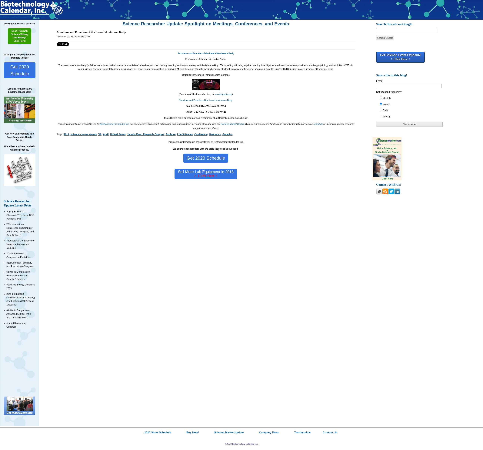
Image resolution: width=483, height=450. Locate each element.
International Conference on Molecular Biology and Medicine (20, 244)
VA (100, 134)
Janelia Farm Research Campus (145, 134)
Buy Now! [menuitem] (192, 432)
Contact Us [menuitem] (330, 432)
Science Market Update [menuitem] (229, 432)
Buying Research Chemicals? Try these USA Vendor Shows (20, 215)
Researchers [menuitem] (13, 16)
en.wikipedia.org (223, 94)
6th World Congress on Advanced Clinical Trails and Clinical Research (18, 314)
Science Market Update (233, 124)
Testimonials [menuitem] (38, 16)
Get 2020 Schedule (19, 70)
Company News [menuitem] (269, 432)
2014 (66, 134)
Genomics (215, 134)
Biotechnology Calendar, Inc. (114, 124)
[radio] (411, 99)
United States (118, 134)
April (106, 134)
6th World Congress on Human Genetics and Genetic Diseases (18, 276)
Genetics (227, 134)
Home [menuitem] (3, 16)
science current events (84, 134)
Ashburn (171, 134)
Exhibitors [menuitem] (25, 16)
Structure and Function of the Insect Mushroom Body (206, 53)
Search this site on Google (394, 24)
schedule (318, 124)
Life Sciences (185, 134)
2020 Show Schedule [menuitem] (157, 432)
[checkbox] (411, 108)
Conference (201, 134)
